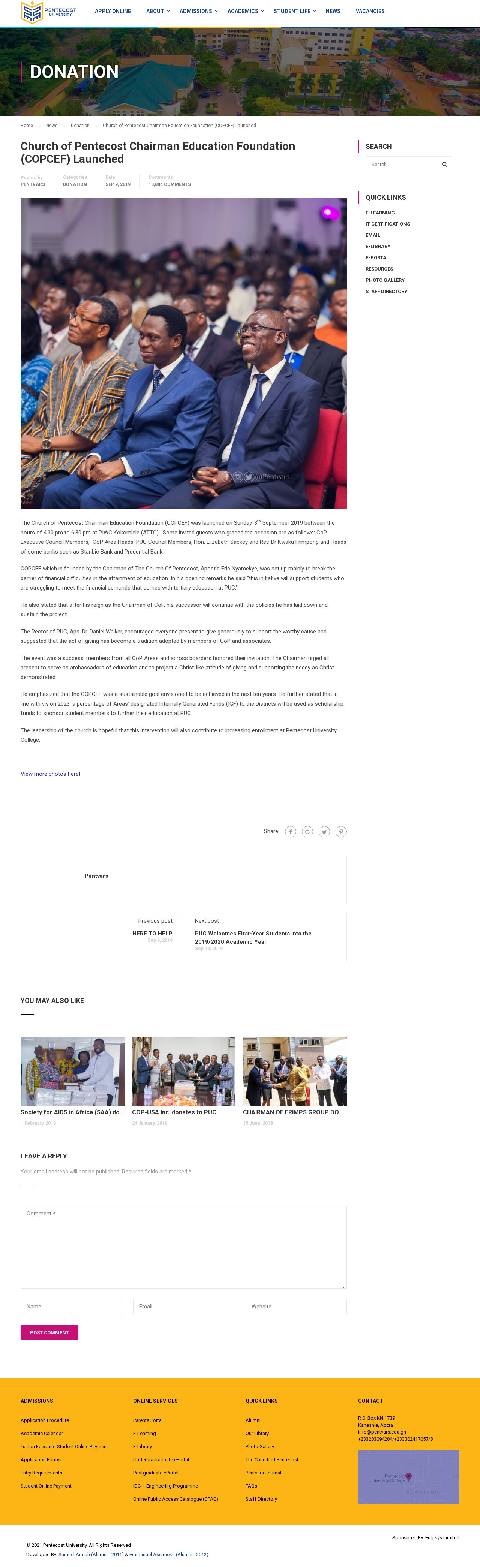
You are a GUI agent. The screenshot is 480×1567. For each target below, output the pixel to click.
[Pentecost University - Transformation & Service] (49, 12)
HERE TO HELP (152, 933)
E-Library (378, 246)
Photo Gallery (385, 280)
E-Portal (377, 257)
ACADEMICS (243, 11)
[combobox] (409, 164)
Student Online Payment (46, 1486)
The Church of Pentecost (272, 1459)
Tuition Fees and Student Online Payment (64, 1446)
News (333, 11)
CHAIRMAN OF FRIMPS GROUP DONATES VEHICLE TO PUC (295, 1112)
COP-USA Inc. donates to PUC (174, 1112)
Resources (379, 269)
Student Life (292, 11)
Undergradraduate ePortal (161, 1459)
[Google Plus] (307, 831)
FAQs (251, 1486)
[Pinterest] (341, 831)
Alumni (253, 1420)
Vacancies (370, 11)
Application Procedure (45, 1420)
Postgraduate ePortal (155, 1473)
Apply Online (113, 11)
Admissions (196, 11)
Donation (75, 184)
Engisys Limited (442, 1537)
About (155, 11)
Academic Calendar (42, 1433)
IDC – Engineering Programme (165, 1486)
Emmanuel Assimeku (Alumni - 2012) (168, 1554)
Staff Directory (386, 291)
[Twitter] (324, 831)
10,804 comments (169, 184)
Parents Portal (148, 1420)
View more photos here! (50, 774)
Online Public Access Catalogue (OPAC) (175, 1499)
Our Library (257, 1433)
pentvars (33, 184)
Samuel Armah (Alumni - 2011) (91, 1554)
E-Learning (380, 213)
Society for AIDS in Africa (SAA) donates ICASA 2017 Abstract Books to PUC (72, 1112)
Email (373, 235)
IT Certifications (388, 224)
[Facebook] (290, 831)
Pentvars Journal (263, 1473)
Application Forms (41, 1459)
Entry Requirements (41, 1473)
